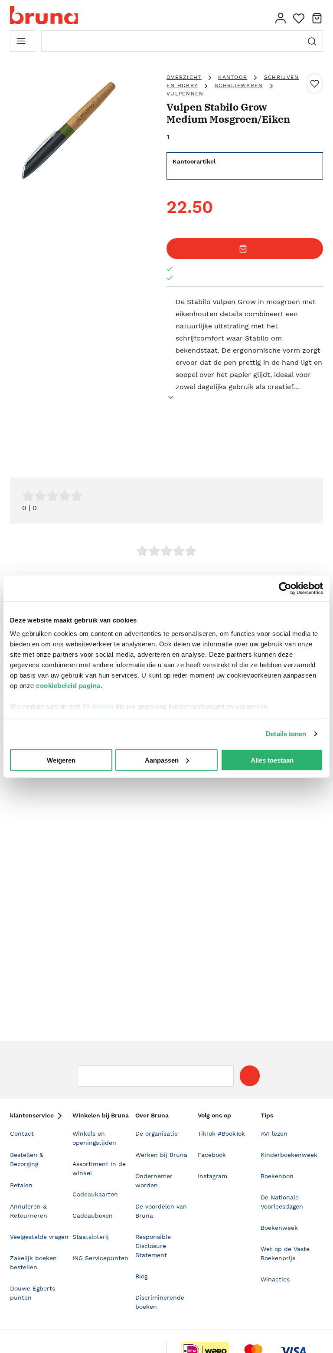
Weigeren (61, 759)
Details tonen (286, 733)
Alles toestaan (272, 759)
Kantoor (232, 77)
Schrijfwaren (239, 85)
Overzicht (184, 77)
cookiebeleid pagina (68, 685)
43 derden (98, 706)
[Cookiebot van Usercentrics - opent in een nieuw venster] (285, 588)
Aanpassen (162, 759)
